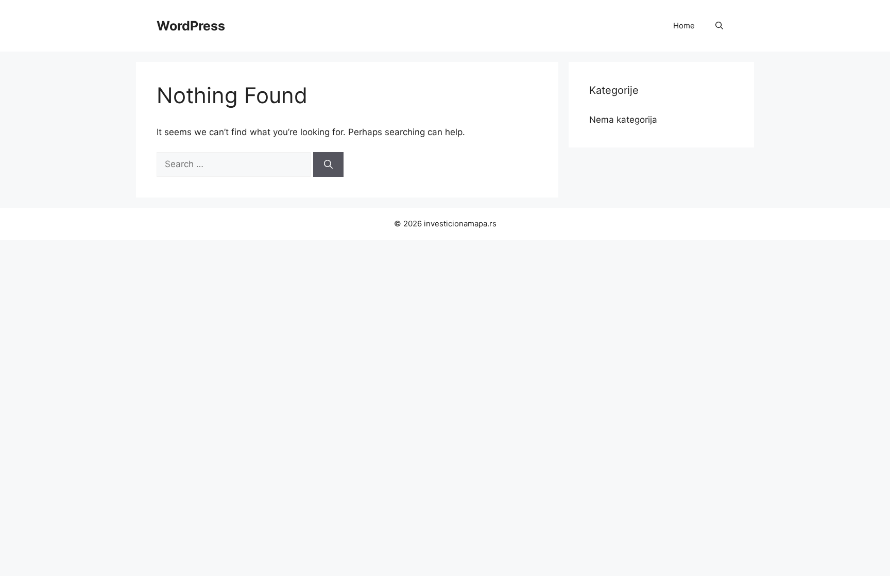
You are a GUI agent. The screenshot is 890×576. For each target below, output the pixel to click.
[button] (719, 25)
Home (684, 25)
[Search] (328, 164)
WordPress (191, 26)
